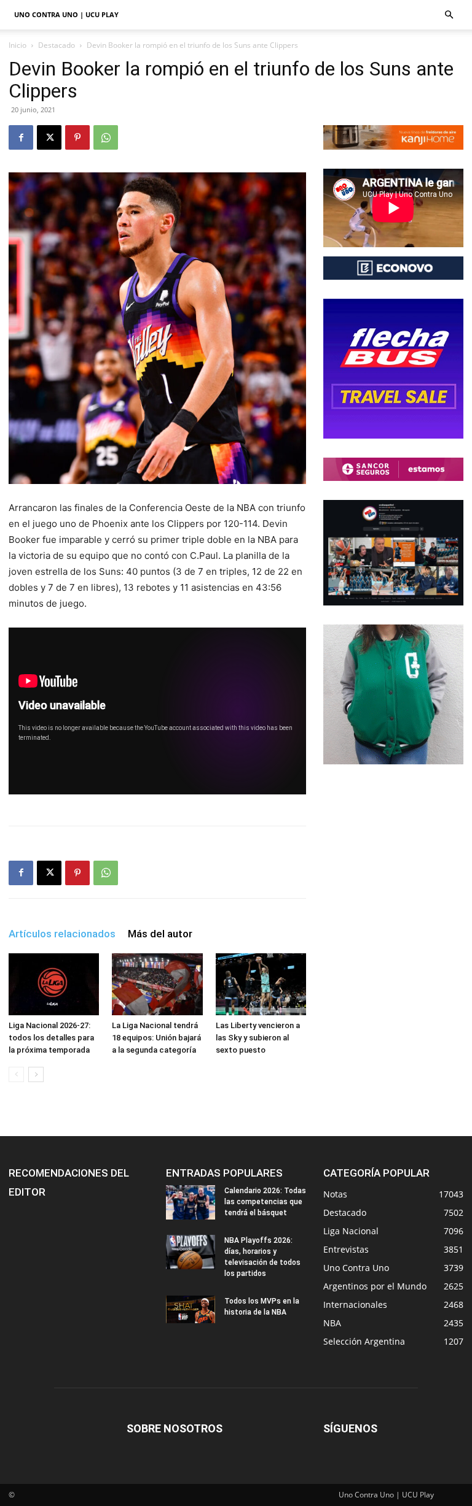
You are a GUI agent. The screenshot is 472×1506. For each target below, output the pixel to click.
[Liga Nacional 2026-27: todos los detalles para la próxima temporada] (54, 984)
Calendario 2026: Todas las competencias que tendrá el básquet (265, 1201)
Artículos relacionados (62, 934)
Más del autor (160, 934)
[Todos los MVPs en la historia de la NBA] (190, 1309)
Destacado (56, 45)
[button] (448, 15)
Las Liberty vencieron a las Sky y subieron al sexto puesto (258, 1038)
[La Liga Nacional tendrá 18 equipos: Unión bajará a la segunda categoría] (157, 984)
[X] (49, 137)
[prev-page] (16, 1074)
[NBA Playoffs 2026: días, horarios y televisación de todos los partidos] (190, 1252)
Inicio (17, 45)
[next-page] (36, 1074)
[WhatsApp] (105, 137)
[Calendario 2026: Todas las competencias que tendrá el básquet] (190, 1202)
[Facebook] (21, 137)
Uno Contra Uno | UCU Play (66, 14)
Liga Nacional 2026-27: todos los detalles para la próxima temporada (51, 1038)
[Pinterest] (77, 137)
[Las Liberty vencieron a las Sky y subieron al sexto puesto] (261, 984)
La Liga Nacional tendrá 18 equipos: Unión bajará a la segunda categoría (156, 1038)
